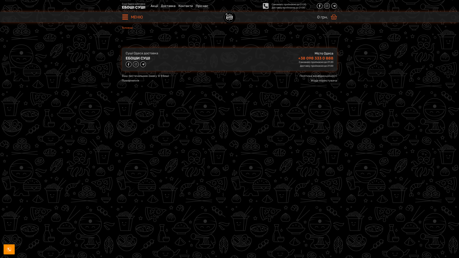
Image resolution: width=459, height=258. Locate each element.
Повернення (130, 80)
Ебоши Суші (138, 58)
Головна (127, 27)
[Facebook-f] (320, 6)
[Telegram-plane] (334, 6)
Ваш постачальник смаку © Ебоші (145, 76)
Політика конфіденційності (318, 76)
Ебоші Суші (133, 7)
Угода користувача (324, 80)
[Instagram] (327, 6)
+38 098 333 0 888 (315, 58)
